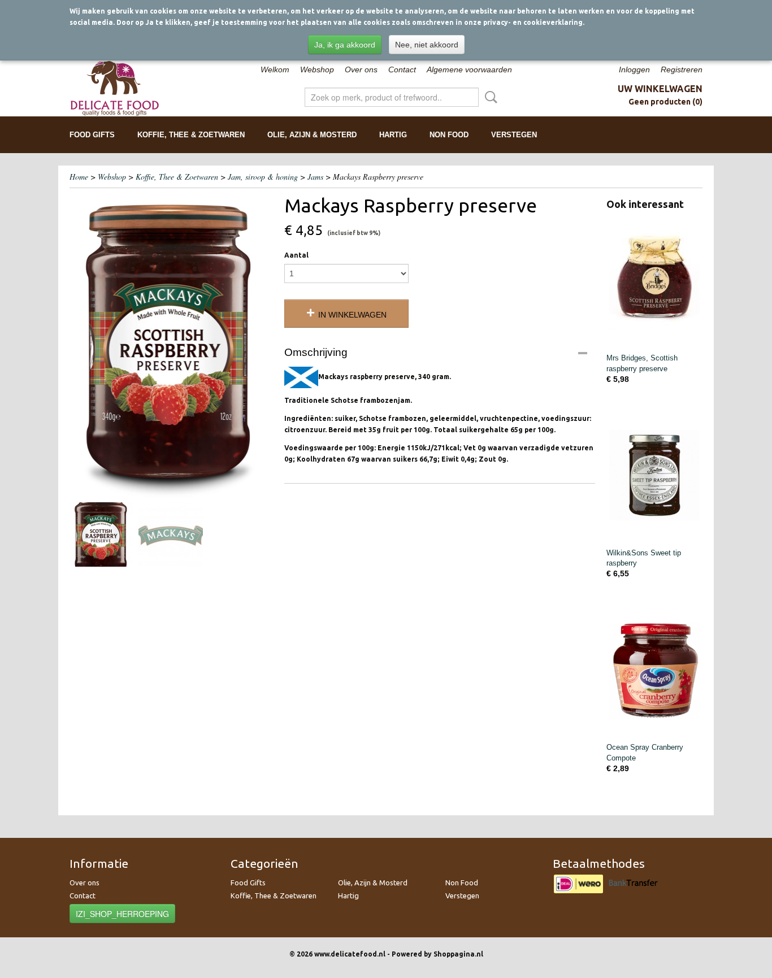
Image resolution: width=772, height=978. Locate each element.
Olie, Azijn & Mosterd (312, 135)
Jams (315, 176)
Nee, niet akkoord (426, 44)
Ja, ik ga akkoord (344, 44)
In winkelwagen (352, 314)
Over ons (361, 69)
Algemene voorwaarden (469, 69)
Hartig (393, 135)
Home (79, 176)
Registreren (681, 69)
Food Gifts (92, 135)
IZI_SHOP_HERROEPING (122, 913)
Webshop (317, 69)
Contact (402, 69)
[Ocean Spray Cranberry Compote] (654, 669)
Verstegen (514, 135)
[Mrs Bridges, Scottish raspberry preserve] (654, 280)
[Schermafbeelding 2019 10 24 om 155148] (171, 346)
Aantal (296, 255)
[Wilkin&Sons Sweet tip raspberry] (654, 475)
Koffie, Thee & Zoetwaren (191, 135)
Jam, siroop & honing (263, 176)
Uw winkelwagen (660, 89)
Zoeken (488, 97)
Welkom (275, 69)
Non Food (449, 135)
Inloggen (634, 69)
